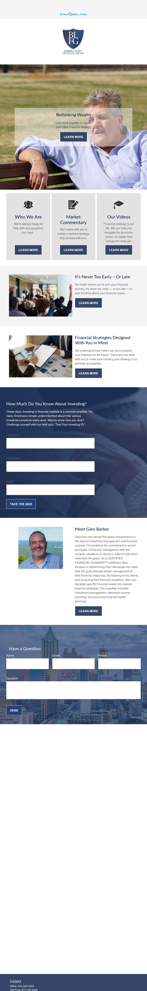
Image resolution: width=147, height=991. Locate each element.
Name (10, 655)
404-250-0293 (26, 986)
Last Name (13, 458)
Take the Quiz (21, 504)
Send (14, 710)
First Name (13, 435)
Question (12, 678)
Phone (102, 655)
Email (10, 481)
